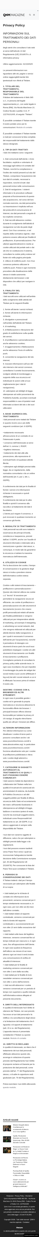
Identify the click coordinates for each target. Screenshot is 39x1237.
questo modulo (9, 1087)
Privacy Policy (19, 1196)
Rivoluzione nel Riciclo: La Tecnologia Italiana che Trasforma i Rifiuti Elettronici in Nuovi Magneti (20, 1162)
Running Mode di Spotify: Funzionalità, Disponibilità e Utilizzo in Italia (21, 1173)
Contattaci (26, 1222)
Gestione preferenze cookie (31, 1235)
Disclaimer (29, 1196)
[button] (30, 15)
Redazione (10, 1196)
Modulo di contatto (24, 127)
